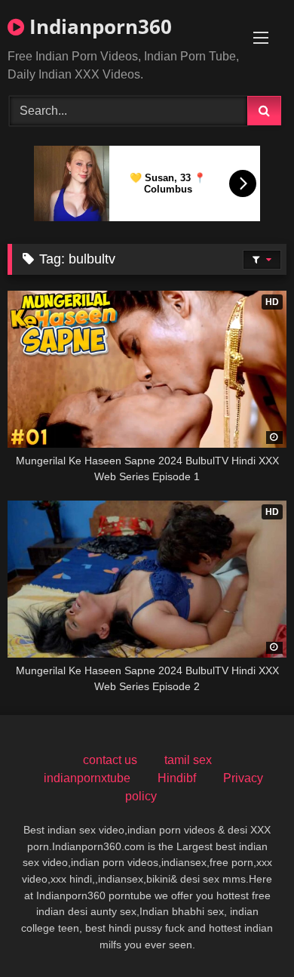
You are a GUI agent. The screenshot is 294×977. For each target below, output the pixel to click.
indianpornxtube (87, 778)
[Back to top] (247, 932)
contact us (110, 760)
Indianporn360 (98, 26)
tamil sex (188, 760)
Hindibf (177, 778)
